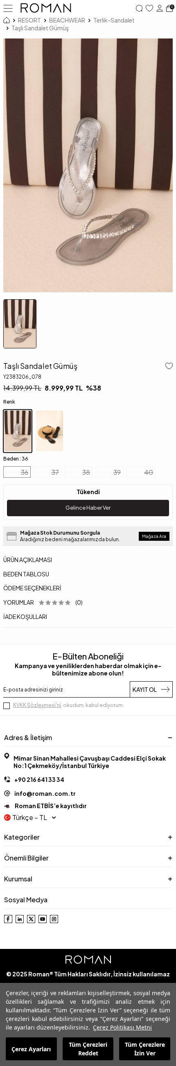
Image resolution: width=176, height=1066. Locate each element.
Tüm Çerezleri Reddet (88, 1049)
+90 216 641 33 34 (39, 779)
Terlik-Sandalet (114, 20)
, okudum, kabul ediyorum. (68, 705)
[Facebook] (8, 919)
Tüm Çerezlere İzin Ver (145, 1049)
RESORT (29, 20)
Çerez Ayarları (31, 1049)
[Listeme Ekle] (167, 367)
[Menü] (8, 8)
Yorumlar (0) (43, 602)
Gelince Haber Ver (88, 507)
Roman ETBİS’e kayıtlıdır (50, 805)
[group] (88, 165)
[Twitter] (31, 919)
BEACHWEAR (67, 20)
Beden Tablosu (26, 574)
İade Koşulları (25, 616)
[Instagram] (54, 919)
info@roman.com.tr (45, 793)
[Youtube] (42, 919)
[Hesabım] (159, 8)
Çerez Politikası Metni (122, 1027)
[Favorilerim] (149, 8)
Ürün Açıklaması (27, 559)
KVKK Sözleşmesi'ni (37, 705)
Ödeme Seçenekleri (32, 588)
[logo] (45, 8)
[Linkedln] (20, 919)
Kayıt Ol (145, 689)
